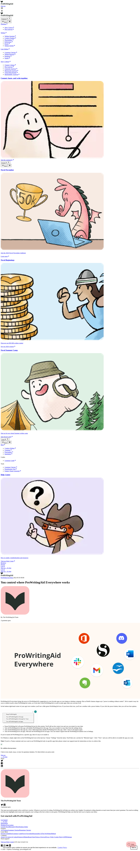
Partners (20, 837)
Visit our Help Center (7, 842)
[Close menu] (10, 21)
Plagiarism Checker (25, 830)
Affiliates (25, 837)
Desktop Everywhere (7, 825)
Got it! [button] (134, 847)
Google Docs (5, 827)
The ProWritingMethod (49, 833)
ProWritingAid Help (7, 577)
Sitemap (69, 837)
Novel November (27, 833)
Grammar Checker (13, 830)
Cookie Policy (58, 837)
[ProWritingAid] (70, 3)
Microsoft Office (14, 827)
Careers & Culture (12, 837)
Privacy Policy (49, 837)
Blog (10, 833)
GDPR (65, 837)
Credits (7, 833)
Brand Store (31, 837)
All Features (4, 830)
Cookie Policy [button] (62, 847)
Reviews (3, 563)
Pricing (3, 564)
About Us (4, 837)
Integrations (4, 823)
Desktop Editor (23, 827)
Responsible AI (37, 833)
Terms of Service (40, 837)
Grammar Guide (17, 833)
